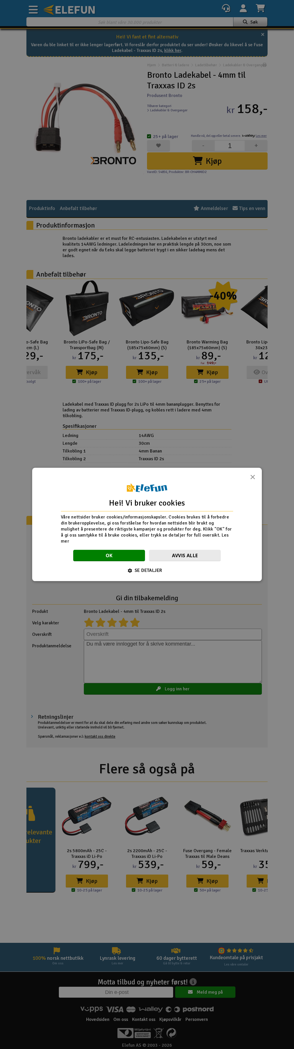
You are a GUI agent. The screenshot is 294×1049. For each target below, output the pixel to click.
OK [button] (109, 556)
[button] (147, 570)
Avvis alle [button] (185, 556)
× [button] (253, 478)
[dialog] (147, 524)
